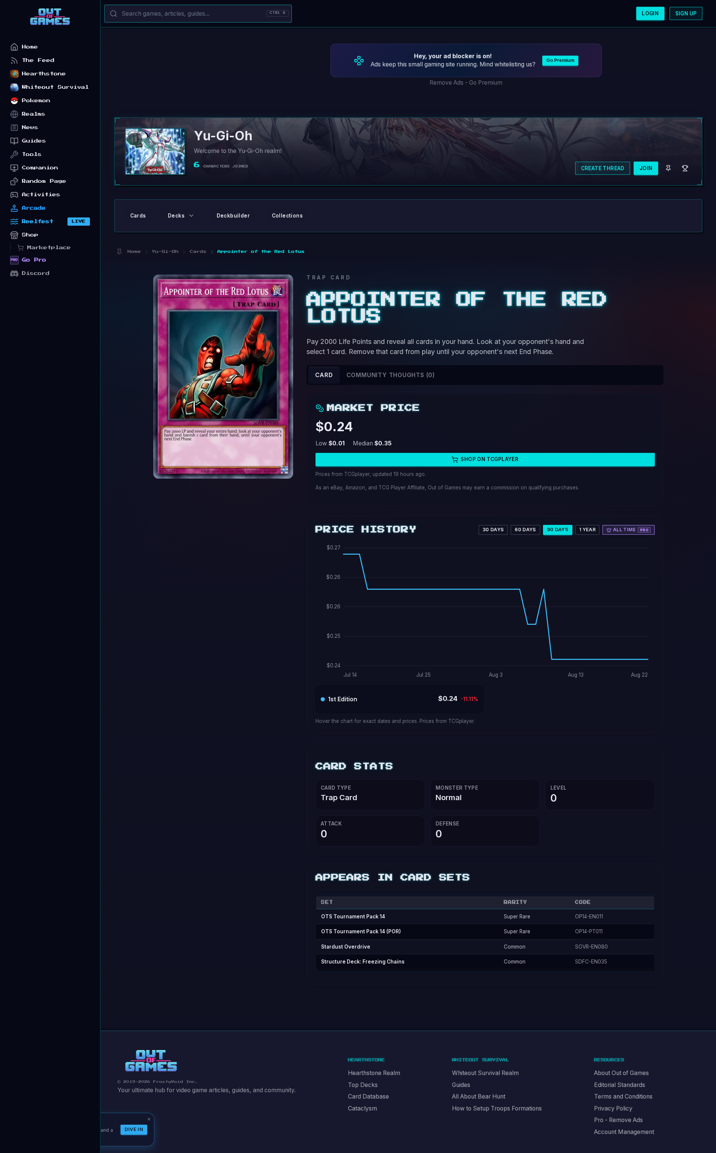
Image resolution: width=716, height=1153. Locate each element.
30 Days (493, 529)
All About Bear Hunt (478, 1096)
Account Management (624, 1131)
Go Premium (560, 60)
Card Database (368, 1096)
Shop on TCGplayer (489, 459)
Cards (138, 216)
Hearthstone (44, 74)
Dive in (134, 1129)
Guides (461, 1084)
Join (646, 168)
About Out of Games (621, 1073)
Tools (32, 154)
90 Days (558, 529)
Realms (33, 114)
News (30, 127)
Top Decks (363, 1084)
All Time (631, 529)
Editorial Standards (619, 1084)
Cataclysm (362, 1108)
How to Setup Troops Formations (497, 1108)
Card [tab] (324, 375)
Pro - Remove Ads (618, 1120)
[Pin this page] (119, 252)
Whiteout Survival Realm (485, 1073)
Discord (36, 273)
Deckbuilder (233, 216)
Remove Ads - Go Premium (466, 82)
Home (30, 47)
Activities (41, 194)
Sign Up (686, 13)
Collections (287, 216)
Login (650, 13)
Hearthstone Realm (374, 1073)
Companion (40, 168)
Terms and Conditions (623, 1096)
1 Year (587, 529)
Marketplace (49, 247)
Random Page (44, 181)
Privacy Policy (613, 1108)
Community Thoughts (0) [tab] (390, 375)
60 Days (525, 529)
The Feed (38, 60)
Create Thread (603, 168)
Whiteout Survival (55, 87)
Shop (30, 235)
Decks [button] (176, 216)
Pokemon (36, 100)
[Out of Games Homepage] (151, 1061)
